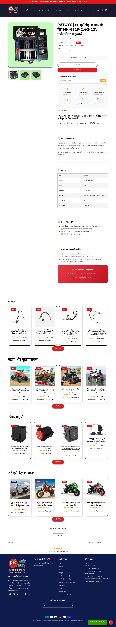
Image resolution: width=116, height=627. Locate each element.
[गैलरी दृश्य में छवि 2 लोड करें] (25, 75)
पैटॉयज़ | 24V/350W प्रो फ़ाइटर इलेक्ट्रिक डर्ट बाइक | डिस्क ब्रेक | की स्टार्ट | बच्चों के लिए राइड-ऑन (45, 504)
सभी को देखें (58, 348)
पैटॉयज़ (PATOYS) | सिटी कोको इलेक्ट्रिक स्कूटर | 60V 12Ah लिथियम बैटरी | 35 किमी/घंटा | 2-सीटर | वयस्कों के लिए (19, 505)
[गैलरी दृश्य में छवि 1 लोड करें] (14, 75)
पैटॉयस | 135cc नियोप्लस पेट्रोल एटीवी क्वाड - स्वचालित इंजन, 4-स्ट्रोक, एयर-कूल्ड (96, 390)
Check (103, 80)
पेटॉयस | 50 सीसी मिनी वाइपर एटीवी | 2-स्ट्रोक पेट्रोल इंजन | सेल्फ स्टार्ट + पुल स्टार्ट (45, 390)
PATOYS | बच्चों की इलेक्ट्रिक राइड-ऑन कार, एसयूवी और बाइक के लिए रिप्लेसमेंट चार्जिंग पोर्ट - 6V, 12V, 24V (45, 331)
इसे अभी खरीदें (77, 69)
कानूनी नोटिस (80, 620)
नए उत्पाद (61, 566)
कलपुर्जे (61, 572)
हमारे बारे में (61, 563)
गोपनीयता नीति (55, 620)
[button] (40, 10)
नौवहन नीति (67, 620)
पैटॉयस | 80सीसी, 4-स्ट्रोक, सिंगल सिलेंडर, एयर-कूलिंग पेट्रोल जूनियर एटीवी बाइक (19, 390)
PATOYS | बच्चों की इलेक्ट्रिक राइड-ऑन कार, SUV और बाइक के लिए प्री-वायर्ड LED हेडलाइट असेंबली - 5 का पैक (19, 331)
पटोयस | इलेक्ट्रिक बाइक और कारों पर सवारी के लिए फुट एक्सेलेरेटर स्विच (19, 447)
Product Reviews (58, 528)
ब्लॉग (60, 569)
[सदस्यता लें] (72, 605)
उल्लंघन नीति (62, 585)
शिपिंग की (66, 45)
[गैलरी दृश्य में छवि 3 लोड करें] (36, 75)
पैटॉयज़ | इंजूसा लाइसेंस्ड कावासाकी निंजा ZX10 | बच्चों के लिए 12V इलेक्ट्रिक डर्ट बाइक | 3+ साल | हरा (70, 504)
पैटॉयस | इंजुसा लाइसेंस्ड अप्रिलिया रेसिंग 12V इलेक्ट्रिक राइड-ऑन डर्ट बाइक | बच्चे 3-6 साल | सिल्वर (96, 504)
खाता (60, 588)
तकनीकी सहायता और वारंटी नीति (67, 582)
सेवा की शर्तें (61, 620)
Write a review (58, 535)
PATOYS (39, 620)
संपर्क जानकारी (74, 620)
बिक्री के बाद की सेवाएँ (64, 576)
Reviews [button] (10, 542)
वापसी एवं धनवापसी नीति (65, 579)
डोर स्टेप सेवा (62, 592)
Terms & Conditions (82, 57)
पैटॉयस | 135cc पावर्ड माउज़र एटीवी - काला (70, 389)
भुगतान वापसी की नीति (47, 620)
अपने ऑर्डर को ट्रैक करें (65, 595)
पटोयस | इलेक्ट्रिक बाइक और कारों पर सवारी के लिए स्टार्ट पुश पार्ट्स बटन (45, 447)
